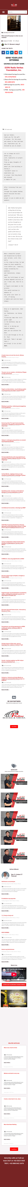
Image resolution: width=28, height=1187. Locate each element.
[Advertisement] (14, 111)
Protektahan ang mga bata (8, 902)
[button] (3, 12)
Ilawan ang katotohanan (8, 952)
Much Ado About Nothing (10, 1128)
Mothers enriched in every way (11, 1076)
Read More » (5, 367)
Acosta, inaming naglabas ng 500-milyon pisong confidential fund (13, 661)
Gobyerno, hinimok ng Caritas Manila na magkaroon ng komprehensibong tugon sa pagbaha (13, 679)
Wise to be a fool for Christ (10, 1051)
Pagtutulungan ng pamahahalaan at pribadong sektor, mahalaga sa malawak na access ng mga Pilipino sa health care (14, 594)
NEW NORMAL (5, 935)
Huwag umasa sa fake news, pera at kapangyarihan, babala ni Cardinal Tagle (12, 644)
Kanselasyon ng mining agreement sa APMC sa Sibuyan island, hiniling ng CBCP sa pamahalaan (13, 628)
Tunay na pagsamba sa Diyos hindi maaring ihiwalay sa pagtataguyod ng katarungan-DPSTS (13, 543)
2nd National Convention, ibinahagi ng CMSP (14, 507)
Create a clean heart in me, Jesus (12, 1102)
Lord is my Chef (11, 32)
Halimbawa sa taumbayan (8, 885)
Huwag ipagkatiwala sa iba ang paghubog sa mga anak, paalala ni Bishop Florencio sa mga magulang (14, 458)
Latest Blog (5, 32)
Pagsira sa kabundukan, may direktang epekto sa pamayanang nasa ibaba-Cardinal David (14, 389)
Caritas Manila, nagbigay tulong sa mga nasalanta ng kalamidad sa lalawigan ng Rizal (13, 474)
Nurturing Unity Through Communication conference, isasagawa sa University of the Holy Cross (13, 424)
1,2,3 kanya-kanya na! (7, 919)
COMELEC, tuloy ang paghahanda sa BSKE (13, 558)
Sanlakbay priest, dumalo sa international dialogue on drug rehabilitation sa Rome (13, 491)
